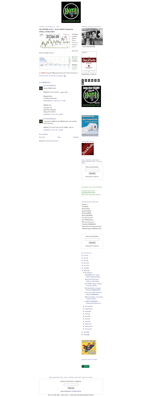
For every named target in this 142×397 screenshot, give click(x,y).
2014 (85, 258)
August (87, 311)
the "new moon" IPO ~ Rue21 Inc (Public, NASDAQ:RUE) (93, 293)
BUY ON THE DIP (48, 85)
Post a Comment (43, 134)
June (86, 316)
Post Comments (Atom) (52, 141)
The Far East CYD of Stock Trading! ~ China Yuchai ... (92, 280)
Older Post (76, 137)
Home (59, 137)
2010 (85, 268)
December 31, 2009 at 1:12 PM (54, 101)
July (86, 314)
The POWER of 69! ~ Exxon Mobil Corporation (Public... (93, 276)
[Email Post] (64, 75)
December (88, 272)
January (87, 329)
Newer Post (42, 137)
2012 (85, 263)
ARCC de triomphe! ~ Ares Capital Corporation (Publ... (94, 298)
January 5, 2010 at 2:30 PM (53, 114)
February (87, 326)
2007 (85, 334)
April (86, 321)
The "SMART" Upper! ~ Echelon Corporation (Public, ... (93, 284)
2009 (85, 270)
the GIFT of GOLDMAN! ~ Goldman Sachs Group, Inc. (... (93, 302)
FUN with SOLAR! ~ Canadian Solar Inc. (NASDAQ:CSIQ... (93, 289)
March (87, 324)
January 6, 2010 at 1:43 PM (53, 130)
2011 (85, 265)
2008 (85, 332)
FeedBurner (96, 176)
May (86, 319)
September (88, 309)
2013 (85, 260)
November (88, 306)
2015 (85, 255)
